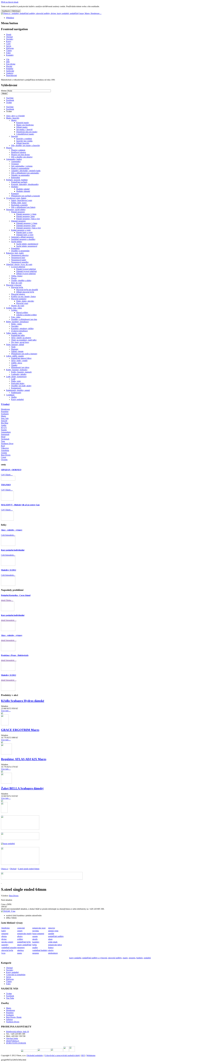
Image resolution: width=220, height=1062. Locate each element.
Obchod (13, 869)
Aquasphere (6, 432)
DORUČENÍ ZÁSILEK (16, 1043)
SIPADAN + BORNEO (11, 470)
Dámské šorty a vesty (24, 235)
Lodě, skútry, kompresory (16, 376)
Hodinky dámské (23, 191)
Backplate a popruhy (19, 205)
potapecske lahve (55, 945)
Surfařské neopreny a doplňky (23, 239)
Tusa (3, 441)
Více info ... (6, 711)
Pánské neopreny (18, 212)
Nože (13, 347)
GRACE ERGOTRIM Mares (20, 730)
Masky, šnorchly (12, 118)
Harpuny (14, 349)
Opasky (14, 365)
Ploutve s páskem (18, 150)
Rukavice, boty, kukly (15, 253)
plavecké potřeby (115, 958)
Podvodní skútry (17, 383)
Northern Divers (12, 1022)
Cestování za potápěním (15, 975)
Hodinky (14, 187)
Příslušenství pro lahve (20, 367)
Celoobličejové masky (25, 134)
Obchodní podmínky (34, 1055)
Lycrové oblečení (18, 267)
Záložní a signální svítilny (26, 315)
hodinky (139, 958)
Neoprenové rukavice (20, 255)
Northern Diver (7, 443)
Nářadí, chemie (17, 351)
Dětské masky (22, 127)
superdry (4, 945)
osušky (35, 947)
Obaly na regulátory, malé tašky (24, 340)
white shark (52, 942)
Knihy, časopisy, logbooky (17, 370)
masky (125, 958)
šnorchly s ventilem (24, 139)
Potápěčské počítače (19, 182)
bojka (34, 945)
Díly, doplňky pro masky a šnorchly (25, 145)
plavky (51, 950)
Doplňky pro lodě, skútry (21, 386)
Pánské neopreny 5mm (25, 216)
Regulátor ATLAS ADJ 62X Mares (23, 759)
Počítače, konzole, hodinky (17, 180)
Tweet (8, 111)
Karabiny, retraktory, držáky (22, 328)
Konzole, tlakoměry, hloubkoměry (25, 184)
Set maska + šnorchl (24, 129)
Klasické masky (22, 123)
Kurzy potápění (17, 399)
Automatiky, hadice (14, 159)
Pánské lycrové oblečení (26, 269)
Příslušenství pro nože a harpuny (24, 354)
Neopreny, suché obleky (16, 209)
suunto (35, 936)
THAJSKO (6, 485)
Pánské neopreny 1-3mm (26, 214)
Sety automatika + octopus (21, 166)
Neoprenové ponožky (20, 262)
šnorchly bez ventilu (24, 141)
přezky (20, 936)
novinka (35, 931)
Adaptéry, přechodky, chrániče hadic (26, 171)
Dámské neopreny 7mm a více (28, 228)
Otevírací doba (12, 1038)
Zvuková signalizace (19, 331)
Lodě (13, 379)
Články (9, 981)
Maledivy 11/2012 (8, 570)
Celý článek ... (7, 475)
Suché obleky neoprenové (26, 246)
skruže (35, 939)
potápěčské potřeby (56, 936)
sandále (51, 933)
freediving (5, 928)
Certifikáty (10, 395)
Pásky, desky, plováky (25, 301)
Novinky (9, 970)
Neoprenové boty (18, 258)
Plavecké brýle (17, 287)
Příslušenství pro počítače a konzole (25, 196)
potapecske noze (39, 928)
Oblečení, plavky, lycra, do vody (19, 264)
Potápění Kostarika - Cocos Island (15, 595)
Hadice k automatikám (20, 168)
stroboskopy (53, 953)
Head (3, 437)
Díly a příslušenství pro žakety (23, 207)
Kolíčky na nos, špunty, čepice (23, 296)
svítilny (20, 939)
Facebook (10, 100)
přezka (4, 936)
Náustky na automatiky (20, 175)
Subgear (9, 1019)
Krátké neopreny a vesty (21, 230)
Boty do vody (16, 283)
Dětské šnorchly (22, 143)
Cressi (3, 457)
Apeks (3, 425)
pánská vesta (53, 931)
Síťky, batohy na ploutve (21, 338)
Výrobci (5, 404)
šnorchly (14, 136)
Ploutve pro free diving (20, 155)
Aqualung (5, 450)
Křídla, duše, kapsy (19, 203)
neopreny (21, 947)
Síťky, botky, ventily (19, 360)
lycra (3, 953)
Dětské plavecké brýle (25, 292)
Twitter (9, 102)
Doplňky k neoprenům (20, 251)
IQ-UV (4, 427)
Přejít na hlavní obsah (9, 2)
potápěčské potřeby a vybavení (94, 958)
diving (3, 939)
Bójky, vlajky (16, 324)
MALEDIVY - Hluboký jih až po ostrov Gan (20, 505)
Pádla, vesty (16, 381)
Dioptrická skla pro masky (26, 132)
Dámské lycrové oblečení (26, 271)
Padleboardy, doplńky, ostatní (18, 390)
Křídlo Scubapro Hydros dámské (22, 700)
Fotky (8, 984)
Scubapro (5, 414)
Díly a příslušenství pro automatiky (25, 173)
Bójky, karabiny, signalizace (17, 322)
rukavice (51, 928)
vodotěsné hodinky (40, 950)
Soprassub (5, 434)
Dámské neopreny (18, 221)
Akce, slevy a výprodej (15, 116)
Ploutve (9, 148)
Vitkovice (5, 448)
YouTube (9, 98)
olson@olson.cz (12, 1041)
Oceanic (4, 459)
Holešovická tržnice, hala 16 (17, 1031)
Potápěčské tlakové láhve (21, 358)
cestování (21, 928)
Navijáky (15, 326)
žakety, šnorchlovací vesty (21, 200)
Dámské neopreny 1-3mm (26, 223)
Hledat (4, 91)
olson (50, 939)
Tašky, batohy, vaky (14, 333)
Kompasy (15, 193)
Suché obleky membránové (27, 244)
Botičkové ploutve (18, 152)
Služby (14, 397)
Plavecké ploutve (18, 294)
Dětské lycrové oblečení (26, 274)
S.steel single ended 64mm (28, 869)
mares (19, 953)
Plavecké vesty (22, 303)
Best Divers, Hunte (14, 1017)
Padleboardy (16, 392)
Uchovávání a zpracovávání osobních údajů (62, 1055)
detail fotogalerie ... (8, 620)
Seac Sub (5, 418)
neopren (35, 953)
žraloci (50, 947)
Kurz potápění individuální (12, 550)
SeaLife (4, 421)
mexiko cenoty (7, 942)
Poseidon (4, 411)
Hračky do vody (17, 306)
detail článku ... (7, 600)
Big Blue (4, 423)
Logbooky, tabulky (18, 374)
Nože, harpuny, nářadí (15, 344)
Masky (14, 120)
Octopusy (15, 164)
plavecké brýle (7, 950)
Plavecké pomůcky (18, 299)
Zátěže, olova (16, 363)
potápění (147, 958)
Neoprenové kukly (18, 260)
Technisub (5, 439)
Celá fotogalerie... (8, 535)
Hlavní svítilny (22, 312)
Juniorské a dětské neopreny (22, 237)
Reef (3, 446)
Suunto (4, 430)
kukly (3, 931)
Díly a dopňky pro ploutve (21, 157)
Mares (3, 416)
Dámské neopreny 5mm (26, 225)
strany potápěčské (24, 945)
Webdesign (90, 1055)
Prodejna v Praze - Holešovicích (14, 655)
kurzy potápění (75, 958)
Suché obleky (16, 241)
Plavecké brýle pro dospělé (27, 290)
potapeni (4, 933)
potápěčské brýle (24, 942)
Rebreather (15, 177)
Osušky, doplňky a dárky (21, 280)
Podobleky (15, 248)
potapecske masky (24, 933)
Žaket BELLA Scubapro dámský (22, 788)
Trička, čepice (16, 276)
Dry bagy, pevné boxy (20, 342)
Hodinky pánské (23, 189)
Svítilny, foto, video (14, 308)
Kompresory (16, 388)
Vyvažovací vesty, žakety (16, 198)
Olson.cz (4, 869)
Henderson (5, 409)
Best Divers (5, 455)
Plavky (14, 278)
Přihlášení (10, 18)
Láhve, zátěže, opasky (15, 356)
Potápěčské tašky (18, 335)
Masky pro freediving (25, 125)
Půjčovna (10, 979)
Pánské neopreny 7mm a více (28, 219)
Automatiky (16, 161)
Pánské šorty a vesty (24, 232)
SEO (83, 1055)
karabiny (35, 942)
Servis (8, 977)
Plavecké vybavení (13, 285)
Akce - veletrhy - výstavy (11, 530)
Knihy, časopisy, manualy (21, 372)
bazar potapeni (38, 933)
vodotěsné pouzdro (9, 947)
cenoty (20, 931)
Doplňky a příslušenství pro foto (24, 319)
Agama (4, 453)
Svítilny (14, 310)
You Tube (10, 998)
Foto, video (15, 317)
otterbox (20, 950)
